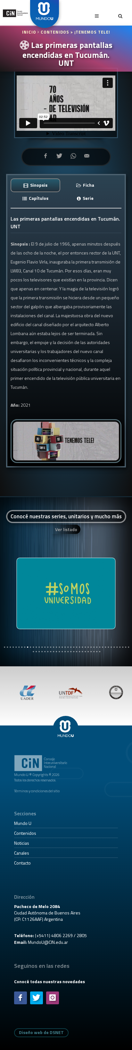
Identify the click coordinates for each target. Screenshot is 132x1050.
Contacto (22, 862)
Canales (21, 853)
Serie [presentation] (88, 198)
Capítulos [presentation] (38, 198)
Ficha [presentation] (88, 185)
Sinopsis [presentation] (38, 185)
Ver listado (66, 529)
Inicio (29, 32)
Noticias (21, 843)
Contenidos (25, 833)
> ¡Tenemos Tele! (90, 32)
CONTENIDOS (55, 32)
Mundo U (22, 823)
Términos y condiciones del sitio (37, 791)
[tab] (36, 185)
